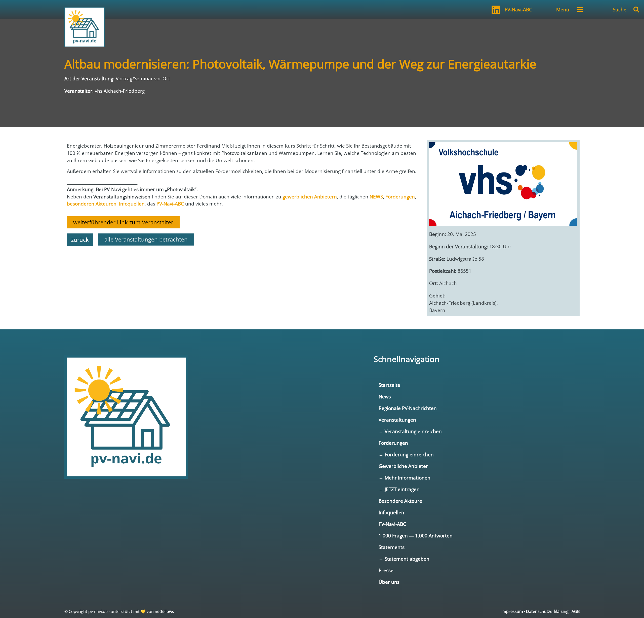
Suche (619, 9)
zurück (80, 240)
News (385, 396)
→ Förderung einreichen (406, 454)
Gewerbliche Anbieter (403, 466)
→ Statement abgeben (404, 558)
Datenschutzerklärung (547, 611)
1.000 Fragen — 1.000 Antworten (416, 535)
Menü (562, 9)
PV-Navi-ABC (518, 9)
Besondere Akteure (400, 500)
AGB (576, 611)
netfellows (164, 611)
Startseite (389, 385)
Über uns (389, 581)
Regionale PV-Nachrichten (408, 408)
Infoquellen (391, 512)
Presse (386, 570)
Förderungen (393, 442)
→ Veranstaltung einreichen (410, 431)
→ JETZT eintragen (399, 489)
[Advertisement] (218, 263)
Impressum (512, 611)
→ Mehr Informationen (404, 477)
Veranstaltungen (397, 419)
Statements (392, 547)
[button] (636, 10)
